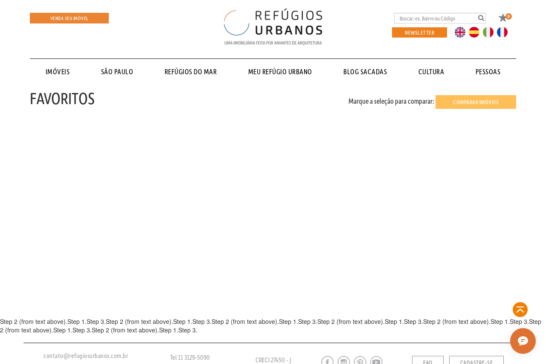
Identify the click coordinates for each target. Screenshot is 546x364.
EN (462, 31)
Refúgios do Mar (191, 71)
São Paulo (117, 71)
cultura (431, 71)
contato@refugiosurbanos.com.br (86, 355)
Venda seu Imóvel (69, 18)
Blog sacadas (365, 71)
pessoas (488, 71)
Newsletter (419, 32)
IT (491, 31)
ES (476, 31)
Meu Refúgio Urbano (280, 71)
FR (505, 31)
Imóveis (58, 71)
